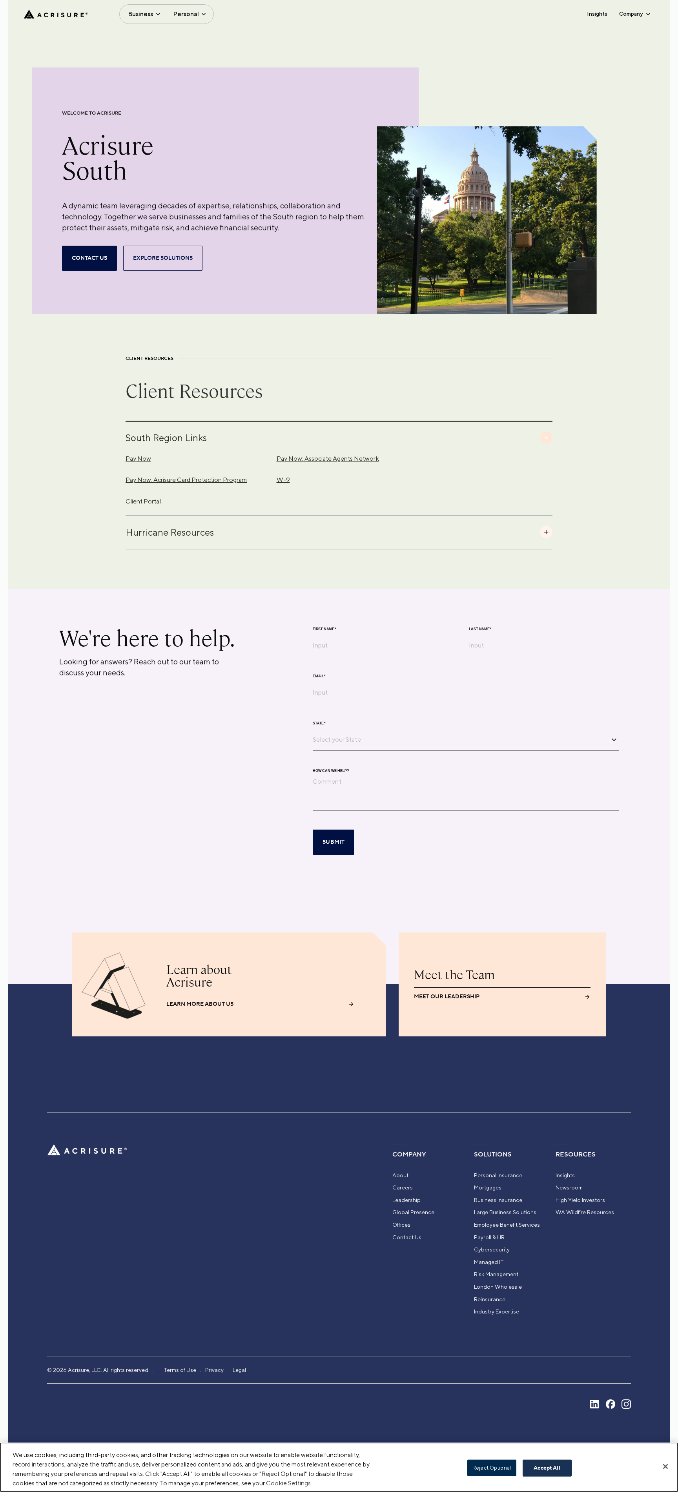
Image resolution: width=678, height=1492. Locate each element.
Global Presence (413, 1212)
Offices (401, 1225)
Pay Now (138, 458)
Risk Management (496, 1274)
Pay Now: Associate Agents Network (328, 458)
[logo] (56, 14)
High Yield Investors (580, 1200)
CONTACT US (89, 258)
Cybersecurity (492, 1249)
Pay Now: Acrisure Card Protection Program (186, 479)
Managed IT (489, 1262)
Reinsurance (489, 1299)
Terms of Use (180, 1370)
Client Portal (143, 501)
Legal (239, 1370)
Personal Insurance (498, 1175)
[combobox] (460, 739)
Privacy (214, 1370)
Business (140, 14)
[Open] (614, 739)
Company (631, 14)
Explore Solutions (163, 258)
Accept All (547, 1468)
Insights (597, 14)
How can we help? (331, 771)
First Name (324, 629)
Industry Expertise (496, 1311)
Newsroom (569, 1187)
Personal (186, 14)
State (319, 723)
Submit (333, 842)
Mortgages (487, 1187)
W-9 (283, 479)
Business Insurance (498, 1200)
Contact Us (406, 1237)
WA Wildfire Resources (585, 1212)
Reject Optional (491, 1468)
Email (319, 676)
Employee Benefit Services (507, 1225)
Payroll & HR (489, 1237)
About (400, 1175)
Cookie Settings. (289, 1483)
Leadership (406, 1200)
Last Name (480, 629)
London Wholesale (498, 1287)
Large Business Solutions (505, 1212)
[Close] (665, 1466)
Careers (402, 1187)
